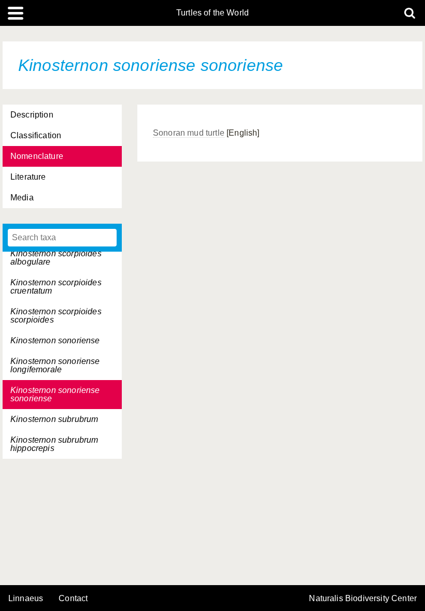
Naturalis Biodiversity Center (363, 598)
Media (22, 197)
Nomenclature (36, 156)
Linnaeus (25, 598)
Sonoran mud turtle (188, 132)
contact (73, 598)
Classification (35, 135)
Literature (28, 176)
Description (31, 114)
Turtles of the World (212, 13)
